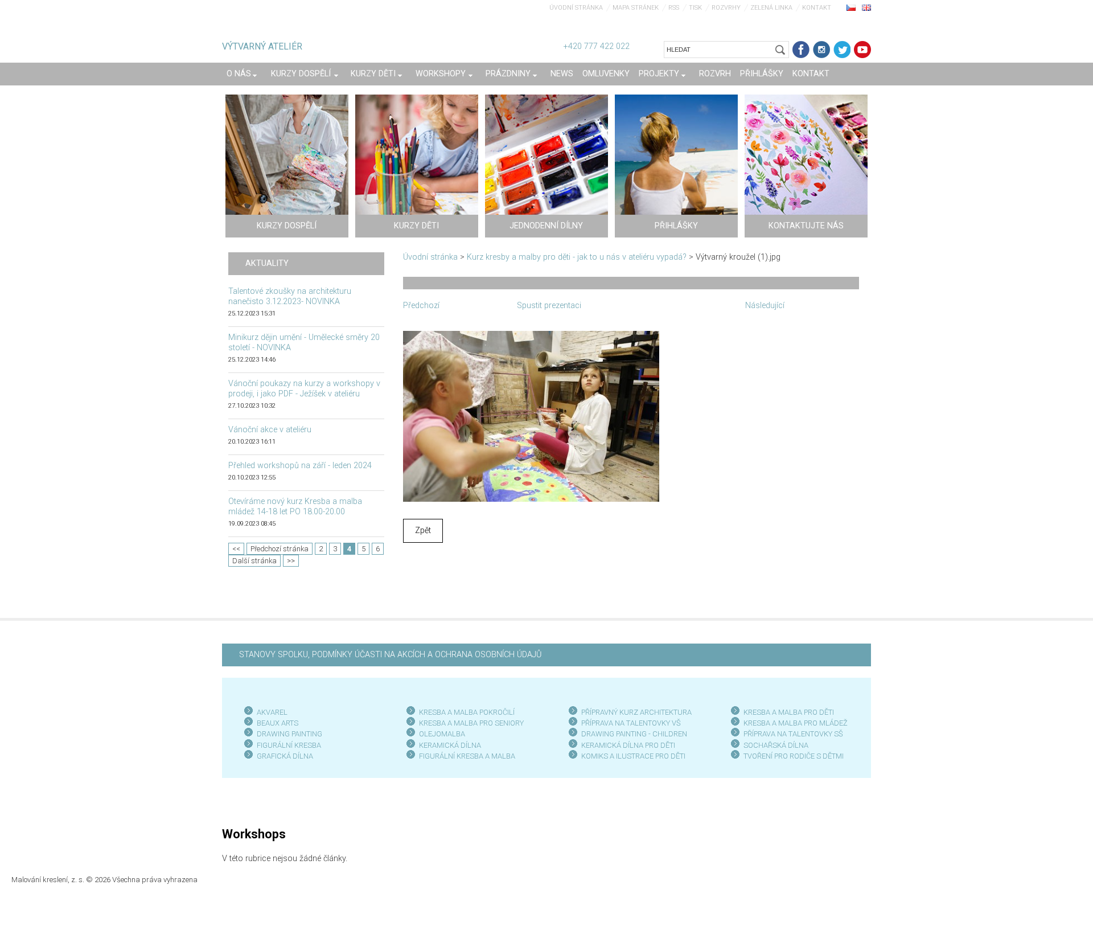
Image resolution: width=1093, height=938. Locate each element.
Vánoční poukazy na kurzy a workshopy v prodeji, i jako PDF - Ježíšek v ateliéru (304, 389)
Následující (764, 305)
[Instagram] (821, 49)
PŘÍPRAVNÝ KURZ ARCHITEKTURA (636, 712)
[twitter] (841, 49)
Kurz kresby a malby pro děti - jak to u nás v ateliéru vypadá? (577, 257)
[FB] (801, 49)
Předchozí (421, 305)
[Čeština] (851, 7)
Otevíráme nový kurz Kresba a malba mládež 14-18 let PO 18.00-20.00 (295, 507)
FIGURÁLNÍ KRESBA (289, 745)
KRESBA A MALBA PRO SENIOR (469, 723)
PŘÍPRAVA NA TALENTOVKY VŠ (631, 723)
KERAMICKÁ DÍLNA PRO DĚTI (628, 745)
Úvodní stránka (576, 7)
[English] (866, 7)
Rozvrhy (726, 7)
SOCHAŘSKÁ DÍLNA (775, 745)
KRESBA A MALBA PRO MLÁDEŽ (795, 723)
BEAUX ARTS (277, 723)
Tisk (695, 7)
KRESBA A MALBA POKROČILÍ (467, 712)
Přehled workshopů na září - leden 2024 (300, 465)
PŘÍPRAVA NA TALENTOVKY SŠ (793, 734)
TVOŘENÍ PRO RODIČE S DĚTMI (793, 756)
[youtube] (862, 49)
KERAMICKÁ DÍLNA (450, 745)
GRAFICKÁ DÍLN (283, 756)
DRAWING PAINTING (289, 734)
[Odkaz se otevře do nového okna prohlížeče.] (531, 415)
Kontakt (816, 7)
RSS (673, 7)
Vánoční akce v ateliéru (269, 430)
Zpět (423, 530)
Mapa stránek (636, 7)
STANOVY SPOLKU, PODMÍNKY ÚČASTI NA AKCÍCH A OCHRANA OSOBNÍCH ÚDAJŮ (390, 655)
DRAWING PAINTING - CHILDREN (634, 734)
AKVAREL (272, 712)
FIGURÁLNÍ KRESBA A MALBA (467, 756)
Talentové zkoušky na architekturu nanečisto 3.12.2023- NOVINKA (289, 296)
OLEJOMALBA (442, 734)
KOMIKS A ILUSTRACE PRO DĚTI (633, 756)
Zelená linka (771, 7)
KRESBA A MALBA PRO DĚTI (788, 712)
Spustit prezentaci (549, 305)
